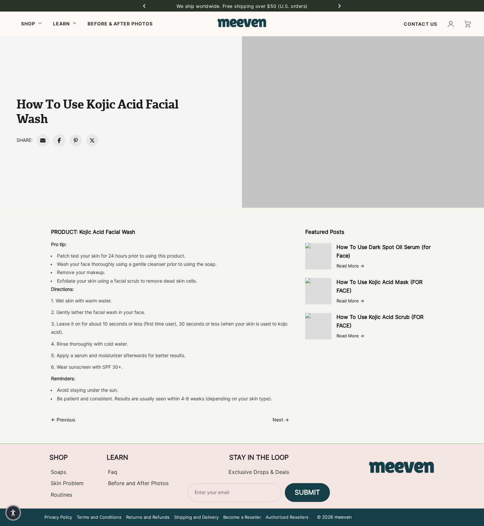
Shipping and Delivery (196, 517)
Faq (112, 472)
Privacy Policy (58, 517)
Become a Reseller (242, 517)
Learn (61, 23)
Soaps (58, 472)
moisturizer (110, 355)
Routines (61, 495)
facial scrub (126, 281)
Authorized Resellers (287, 517)
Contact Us (420, 24)
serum (81, 355)
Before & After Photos (120, 23)
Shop (28, 23)
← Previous (63, 419)
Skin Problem (67, 483)
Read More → (350, 265)
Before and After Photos (138, 483)
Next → (281, 419)
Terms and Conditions (99, 517)
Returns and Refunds (148, 517)
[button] (144, 6)
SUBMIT (307, 492)
